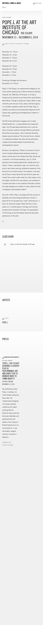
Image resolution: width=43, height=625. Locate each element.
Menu (4, 7)
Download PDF (6, 442)
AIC (3, 221)
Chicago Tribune (7, 445)
